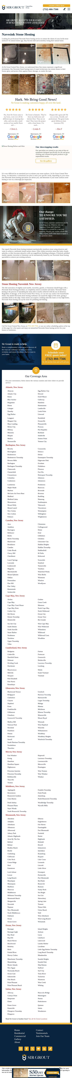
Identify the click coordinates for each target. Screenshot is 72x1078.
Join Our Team (42, 1036)
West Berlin (42, 575)
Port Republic (42, 430)
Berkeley (11, 946)
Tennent (40, 904)
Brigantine (11, 403)
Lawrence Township (45, 663)
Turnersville (42, 566)
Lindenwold (12, 566)
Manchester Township (15, 959)
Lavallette (41, 946)
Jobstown (41, 478)
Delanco (41, 452)
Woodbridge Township (45, 803)
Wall (39, 913)
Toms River (42, 974)
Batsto (10, 397)
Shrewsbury (42, 898)
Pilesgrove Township (15, 1011)
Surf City (41, 971)
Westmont (41, 577)
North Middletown (14, 913)
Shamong (41, 499)
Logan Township (43, 700)
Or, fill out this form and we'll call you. (55, 362)
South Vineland (43, 673)
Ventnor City (42, 441)
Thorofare (11, 748)
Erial (39, 533)
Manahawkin (42, 955)
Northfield (41, 418)
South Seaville (12, 629)
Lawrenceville (43, 761)
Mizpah (10, 436)
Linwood (41, 414)
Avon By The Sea (14, 839)
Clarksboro (11, 698)
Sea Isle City (12, 624)
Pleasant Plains (13, 805)
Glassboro (11, 715)
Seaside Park (42, 962)
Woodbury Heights (44, 736)
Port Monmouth (43, 878)
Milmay (10, 430)
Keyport (40, 857)
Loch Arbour (12, 872)
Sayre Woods (12, 808)
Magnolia (11, 569)
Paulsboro (11, 731)
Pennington (42, 767)
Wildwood (41, 632)
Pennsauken (12, 580)
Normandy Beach (13, 971)
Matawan (11, 890)
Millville (10, 673)
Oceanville (41, 421)
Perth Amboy (12, 803)
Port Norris (11, 681)
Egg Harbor (11, 414)
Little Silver (42, 868)
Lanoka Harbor (43, 944)
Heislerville (42, 660)
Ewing (10, 758)
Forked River (12, 952)
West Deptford (43, 725)
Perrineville (42, 875)
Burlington (11, 463)
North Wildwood (43, 611)
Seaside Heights (43, 959)
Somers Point (42, 438)
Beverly (10, 449)
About (17, 1042)
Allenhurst (11, 824)
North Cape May (43, 608)
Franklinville (12, 709)
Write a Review (64, 9)
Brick (9, 949)
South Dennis (12, 627)
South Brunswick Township (17, 811)
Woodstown (42, 1011)
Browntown (11, 793)
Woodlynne (42, 583)
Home (17, 1030)
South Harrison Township (16, 742)
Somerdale (41, 560)
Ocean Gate (11, 974)
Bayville (10, 938)
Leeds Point (42, 411)
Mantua (40, 706)
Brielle (10, 851)
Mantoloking (12, 962)
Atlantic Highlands (14, 836)
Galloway (41, 400)
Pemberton (41, 485)
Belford (10, 842)
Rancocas (41, 488)
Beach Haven (12, 941)
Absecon (10, 391)
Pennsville (11, 1008)
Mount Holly (12, 505)
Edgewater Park (43, 460)
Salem (40, 1008)
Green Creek (42, 602)
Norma (40, 998)
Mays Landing (12, 424)
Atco (9, 524)
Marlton (10, 490)
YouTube (38, 1049)
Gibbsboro (41, 536)
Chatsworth (11, 469)
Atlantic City (12, 394)
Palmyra (10, 517)
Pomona (40, 427)
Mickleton (41, 709)
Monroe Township (44, 712)
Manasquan (11, 884)
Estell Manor (42, 397)
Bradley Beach (13, 848)
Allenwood (11, 830)
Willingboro (42, 514)
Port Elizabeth (12, 679)
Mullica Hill (12, 722)
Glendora (41, 539)
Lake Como (42, 859)
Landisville (41, 408)
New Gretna (12, 511)
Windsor (41, 777)
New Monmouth (13, 910)
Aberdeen (11, 819)
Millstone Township (14, 895)
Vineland (41, 676)
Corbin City (12, 611)
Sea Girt (41, 895)
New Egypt (11, 968)
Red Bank (41, 881)
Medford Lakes (13, 499)
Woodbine (41, 638)
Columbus (11, 478)
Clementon (41, 524)
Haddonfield (42, 550)
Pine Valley (11, 586)
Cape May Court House (16, 605)
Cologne (10, 408)
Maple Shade (12, 488)
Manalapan (11, 881)
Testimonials (42, 1033)
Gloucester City (43, 542)
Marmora (41, 605)
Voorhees (41, 569)
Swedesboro (12, 745)
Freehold (41, 833)
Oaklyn (10, 577)
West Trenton (42, 771)
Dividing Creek (13, 663)
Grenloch (41, 692)
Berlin (10, 536)
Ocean (10, 919)
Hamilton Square (13, 764)
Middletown (12, 892)
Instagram (21, 1049)
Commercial (20, 1036)
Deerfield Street (13, 657)
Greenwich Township (15, 718)
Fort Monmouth (43, 830)
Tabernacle (41, 505)
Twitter (32, 1049)
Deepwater (11, 998)
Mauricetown (12, 670)
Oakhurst (11, 916)
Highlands (41, 839)
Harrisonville (42, 698)
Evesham (41, 463)
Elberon (40, 819)
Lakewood (41, 941)
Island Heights (43, 929)
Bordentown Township (15, 457)
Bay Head (11, 935)
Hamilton (41, 403)
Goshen (40, 599)
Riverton (41, 493)
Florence (41, 469)
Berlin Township (13, 539)
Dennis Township (13, 617)
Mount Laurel (12, 508)
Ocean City (42, 614)
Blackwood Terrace (14, 692)
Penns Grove (12, 1005)
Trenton (10, 783)
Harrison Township (44, 695)
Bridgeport (11, 695)
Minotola (11, 433)
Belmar (10, 845)
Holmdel (41, 842)
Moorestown (12, 502)
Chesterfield (12, 472)
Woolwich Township (45, 739)
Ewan (9, 706)
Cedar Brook (12, 550)
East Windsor (12, 755)
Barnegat (11, 929)
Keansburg (41, 854)
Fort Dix (41, 472)
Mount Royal (42, 718)
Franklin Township (44, 790)
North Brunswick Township (47, 799)
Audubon (11, 527)
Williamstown (42, 731)
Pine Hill (11, 583)
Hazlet (40, 836)
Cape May (11, 602)
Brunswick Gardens (14, 796)
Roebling (41, 496)
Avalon (10, 599)
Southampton (42, 502)
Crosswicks (42, 449)
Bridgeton (11, 651)
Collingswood (42, 527)
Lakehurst (41, 938)
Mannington (42, 996)
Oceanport (41, 872)
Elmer (10, 1001)
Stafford (40, 968)
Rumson (41, 887)
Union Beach (42, 910)
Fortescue (41, 654)
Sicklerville (11, 592)
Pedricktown (42, 1001)
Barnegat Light (13, 932)
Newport (10, 676)
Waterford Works (44, 572)
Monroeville (42, 715)
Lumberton (11, 485)
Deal (9, 865)
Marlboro (11, 887)
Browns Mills (12, 460)
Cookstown (11, 481)
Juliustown (41, 481)
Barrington (11, 530)
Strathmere (11, 635)
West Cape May (43, 624)
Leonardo (41, 862)
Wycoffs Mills (43, 805)
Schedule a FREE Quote (56, 5)
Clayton (10, 700)
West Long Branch (44, 919)
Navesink (11, 904)
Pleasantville (42, 424)
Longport (11, 418)
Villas (9, 644)
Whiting (40, 985)
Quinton (40, 1005)
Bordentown (12, 455)
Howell (40, 845)
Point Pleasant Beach (15, 985)
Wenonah (41, 722)
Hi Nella (41, 553)
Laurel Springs (13, 560)
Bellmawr (11, 533)
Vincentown (42, 508)
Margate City (12, 421)
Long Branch (12, 878)
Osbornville (11, 977)
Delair (40, 530)
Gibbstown (11, 712)
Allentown (11, 827)
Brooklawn (11, 544)
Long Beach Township (45, 952)
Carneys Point (12, 996)
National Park (12, 725)
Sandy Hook (42, 890)
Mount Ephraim (13, 575)
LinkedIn (44, 1049)
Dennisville (11, 620)
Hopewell (41, 755)
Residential (19, 1033)
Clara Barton (12, 799)
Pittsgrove (11, 1014)
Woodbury (41, 733)
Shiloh (40, 670)
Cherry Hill (11, 553)
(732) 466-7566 (50, 9)
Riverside (41, 490)
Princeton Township (14, 774)
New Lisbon (12, 514)
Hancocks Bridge (44, 993)
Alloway (10, 993)
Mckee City (11, 427)
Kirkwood (41, 556)
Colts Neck (11, 859)
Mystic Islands (12, 965)
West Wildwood (43, 627)
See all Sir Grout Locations (38, 1019)
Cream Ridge (12, 862)
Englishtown (42, 822)
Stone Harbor (12, 632)
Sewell (10, 739)
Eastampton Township (45, 457)
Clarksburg (11, 854)
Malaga (40, 703)
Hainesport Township (45, 475)
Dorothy (10, 411)
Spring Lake (42, 901)
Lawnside (11, 563)
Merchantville (12, 572)
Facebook (26, 1049)
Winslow (41, 580)
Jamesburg (41, 796)
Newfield (11, 728)
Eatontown (11, 868)
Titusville (11, 780)
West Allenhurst (43, 916)
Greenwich (41, 657)
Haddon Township (44, 547)
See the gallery (46, 161)
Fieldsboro (41, 466)
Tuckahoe (11, 638)
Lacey (40, 935)
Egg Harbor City (43, 391)
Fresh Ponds (42, 793)
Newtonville (12, 441)
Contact (39, 1030)
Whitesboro (42, 629)
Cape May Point (13, 608)
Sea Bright (41, 892)
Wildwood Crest (43, 635)
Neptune (10, 907)
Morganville (12, 901)
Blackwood (11, 542)
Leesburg (41, 666)
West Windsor (42, 774)
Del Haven (11, 614)
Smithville (41, 436)
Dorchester (11, 666)
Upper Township (13, 641)
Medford (10, 496)
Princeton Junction (14, 771)
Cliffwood (11, 857)
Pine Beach (11, 979)
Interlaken (41, 851)
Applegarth (11, 790)
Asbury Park (12, 833)
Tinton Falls (42, 907)
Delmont (10, 660)
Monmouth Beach (14, 898)
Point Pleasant (12, 982)
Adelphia (11, 822)
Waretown (41, 979)
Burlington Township (15, 466)
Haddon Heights (43, 544)
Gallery (17, 1039)
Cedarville (11, 654)
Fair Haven (41, 824)
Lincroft (40, 865)
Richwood (11, 736)
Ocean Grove (12, 922)
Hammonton (42, 405)
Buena (10, 405)
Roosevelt (41, 884)
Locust (10, 875)
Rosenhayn (11, 684)
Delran (40, 455)
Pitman (10, 733)
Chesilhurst (11, 556)
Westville (41, 728)
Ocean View (42, 617)
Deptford (11, 703)
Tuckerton (41, 977)
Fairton (40, 651)
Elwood (40, 394)
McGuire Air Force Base (16, 493)
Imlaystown (42, 848)
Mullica (10, 438)
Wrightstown (42, 517)
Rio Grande (42, 620)
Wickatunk (41, 922)
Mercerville (42, 764)
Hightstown (11, 767)
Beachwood (11, 944)
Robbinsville (12, 777)
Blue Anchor (12, 400)
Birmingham (12, 452)
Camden (10, 547)
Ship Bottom (42, 965)
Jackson (40, 932)
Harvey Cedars (13, 955)
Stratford (41, 563)
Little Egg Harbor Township (47, 949)
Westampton (42, 511)
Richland (41, 433)
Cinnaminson (12, 475)
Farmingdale (42, 827)
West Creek (42, 982)
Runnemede (12, 589)
